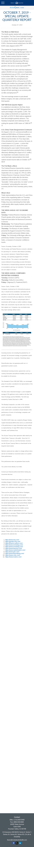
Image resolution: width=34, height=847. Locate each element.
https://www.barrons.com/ (13, 548)
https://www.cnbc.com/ (12, 555)
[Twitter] (17, 843)
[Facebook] (13, 843)
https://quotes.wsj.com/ (12, 541)
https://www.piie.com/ (12, 552)
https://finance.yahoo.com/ (14, 543)
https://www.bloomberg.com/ (14, 553)
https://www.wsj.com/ (12, 540)
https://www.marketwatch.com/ (15, 550)
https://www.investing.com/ (14, 545)
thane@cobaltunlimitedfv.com (17, 840)
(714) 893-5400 (19, 820)
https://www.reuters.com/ (13, 557)
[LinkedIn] (20, 843)
